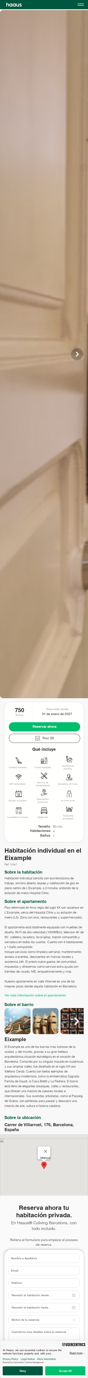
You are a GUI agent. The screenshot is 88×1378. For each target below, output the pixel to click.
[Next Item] (77, 354)
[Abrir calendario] (73, 1295)
